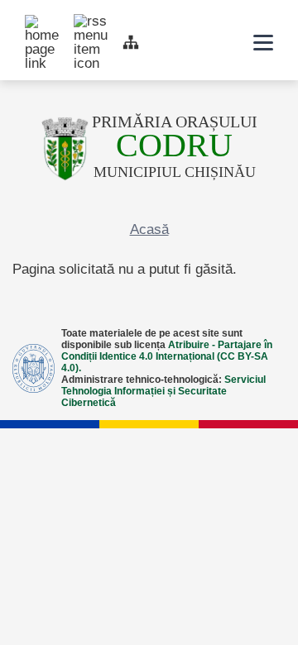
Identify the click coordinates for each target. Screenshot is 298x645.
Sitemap (131, 42)
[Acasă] (65, 149)
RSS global (82, 22)
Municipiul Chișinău (175, 155)
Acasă (149, 229)
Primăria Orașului (174, 121)
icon (220, 42)
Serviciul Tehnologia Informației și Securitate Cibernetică (163, 391)
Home (33, 23)
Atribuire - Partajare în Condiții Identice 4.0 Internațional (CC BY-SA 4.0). (166, 356)
